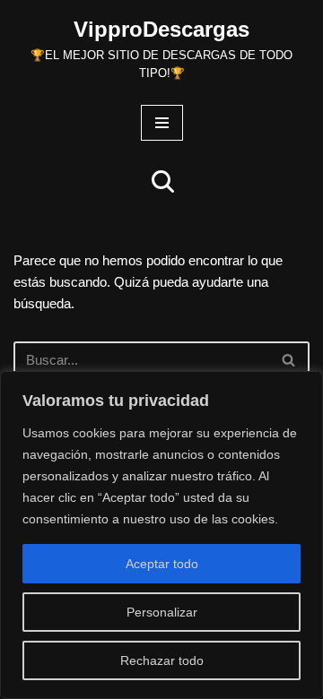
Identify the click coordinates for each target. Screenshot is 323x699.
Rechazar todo (162, 660)
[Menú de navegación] (162, 123)
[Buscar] (163, 181)
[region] (161, 535)
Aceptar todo (162, 564)
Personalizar (162, 612)
